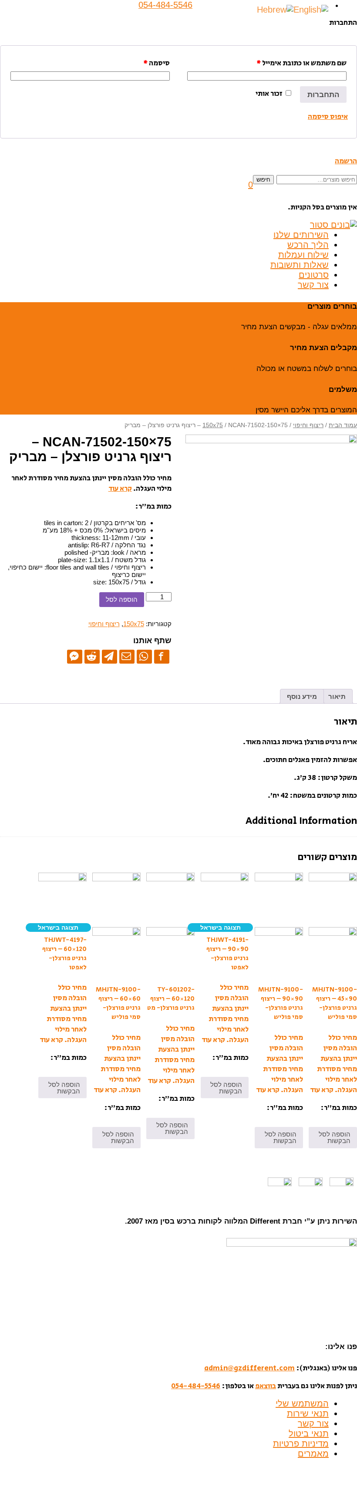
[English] (310, 9)
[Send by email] (127, 656)
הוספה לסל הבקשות (334, 1137)
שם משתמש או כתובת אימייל (301, 63)
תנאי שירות (308, 1413)
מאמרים (313, 1453)
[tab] (337, 696)
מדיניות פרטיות (301, 1443)
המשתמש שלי (302, 1403)
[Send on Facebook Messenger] (74, 656)
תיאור (337, 696)
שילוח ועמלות (303, 255)
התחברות (323, 95)
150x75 (212, 425)
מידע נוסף (302, 696)
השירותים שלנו (301, 234)
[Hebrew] (275, 9)
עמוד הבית (343, 425)
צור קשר (313, 285)
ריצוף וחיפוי (308, 425)
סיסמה (156, 63)
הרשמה (346, 161)
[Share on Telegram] (109, 656)
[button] (250, 184)
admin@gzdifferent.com (249, 1368)
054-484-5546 (195, 1386)
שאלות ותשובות (299, 265)
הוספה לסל (122, 599)
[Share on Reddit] (92, 656)
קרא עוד (120, 488)
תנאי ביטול (309, 1433)
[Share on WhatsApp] (144, 656)
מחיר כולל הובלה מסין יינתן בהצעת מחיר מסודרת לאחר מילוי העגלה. (337, 1063)
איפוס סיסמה (328, 116)
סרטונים (314, 275)
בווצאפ (265, 1386)
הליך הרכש (308, 245)
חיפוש (263, 179)
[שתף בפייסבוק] (161, 656)
